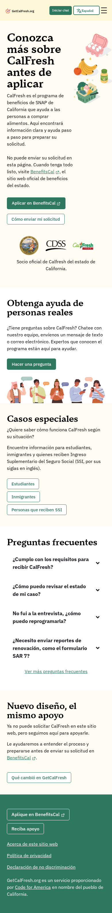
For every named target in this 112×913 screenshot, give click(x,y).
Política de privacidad (29, 855)
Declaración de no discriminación (41, 867)
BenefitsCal (42, 171)
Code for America (33, 887)
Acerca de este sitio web (32, 844)
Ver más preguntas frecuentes (56, 671)
